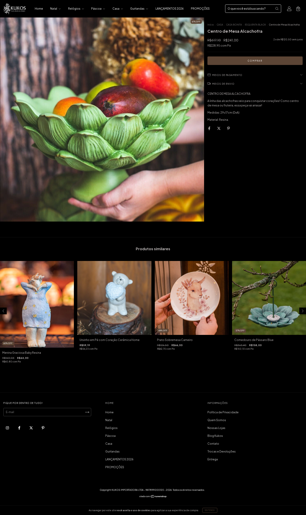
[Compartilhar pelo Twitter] (219, 128)
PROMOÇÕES (200, 8)
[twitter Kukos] (31, 428)
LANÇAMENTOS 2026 (169, 8)
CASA (220, 24)
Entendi (210, 510)
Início (210, 24)
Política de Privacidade (223, 412)
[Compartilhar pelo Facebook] (209, 128)
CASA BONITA (234, 24)
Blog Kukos (215, 435)
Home (39, 8)
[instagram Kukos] (7, 428)
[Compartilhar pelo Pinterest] (228, 128)
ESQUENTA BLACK (255, 24)
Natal (54, 8)
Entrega (212, 459)
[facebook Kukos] (19, 428)
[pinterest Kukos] (43, 428)
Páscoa (96, 8)
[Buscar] (277, 8)
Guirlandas (137, 8)
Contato (213, 443)
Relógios (74, 8)
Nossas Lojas (216, 428)
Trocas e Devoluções (221, 451)
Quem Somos (216, 420)
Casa (116, 8)
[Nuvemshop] (153, 497)
